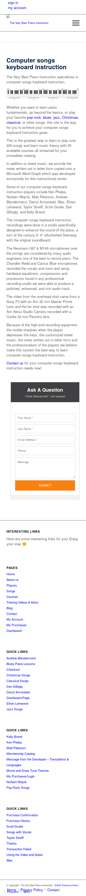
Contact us (14, 362)
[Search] (64, 22)
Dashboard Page (17, 697)
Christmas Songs (18, 675)
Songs (10, 591)
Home (10, 574)
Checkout (13, 669)
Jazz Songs (14, 709)
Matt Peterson (16, 748)
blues (47, 117)
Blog (9, 608)
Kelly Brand (14, 736)
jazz (56, 117)
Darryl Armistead (18, 692)
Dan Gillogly (14, 686)
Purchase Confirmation (22, 815)
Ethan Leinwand (17, 703)
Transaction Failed (18, 849)
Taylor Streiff (15, 837)
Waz (9, 860)
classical (13, 122)
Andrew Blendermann (21, 658)
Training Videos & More (22, 602)
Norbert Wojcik (16, 782)
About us (12, 579)
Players (11, 585)
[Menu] (74, 22)
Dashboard (14, 630)
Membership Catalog (20, 753)
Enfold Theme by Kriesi (66, 885)
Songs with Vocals (19, 832)
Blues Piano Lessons (20, 663)
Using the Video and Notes (24, 854)
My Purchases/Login (20, 776)
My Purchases (16, 625)
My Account (14, 619)
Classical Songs (17, 680)
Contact (11, 613)
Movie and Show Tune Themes (27, 770)
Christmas (70, 117)
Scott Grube (14, 826)
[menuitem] (64, 22)
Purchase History (18, 820)
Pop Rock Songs (18, 787)
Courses (12, 596)
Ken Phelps (14, 742)
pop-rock (34, 117)
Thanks (11, 843)
